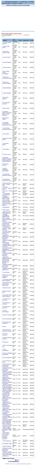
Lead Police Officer (5, 144)
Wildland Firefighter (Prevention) (7, 383)
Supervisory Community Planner (7, 77)
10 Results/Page (13, 461)
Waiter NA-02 (6, 108)
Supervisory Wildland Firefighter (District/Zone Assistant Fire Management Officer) (7, 260)
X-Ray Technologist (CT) (7, 346)
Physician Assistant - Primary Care (7, 188)
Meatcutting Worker (5, 118)
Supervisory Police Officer (7, 139)
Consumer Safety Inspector (6, 43)
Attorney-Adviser (7, 67)
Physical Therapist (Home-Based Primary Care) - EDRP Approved (7, 224)
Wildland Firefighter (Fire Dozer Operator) (7, 254)
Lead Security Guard (6, 47)
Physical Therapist (7, 315)
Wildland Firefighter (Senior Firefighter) (7, 388)
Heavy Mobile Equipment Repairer (7, 200)
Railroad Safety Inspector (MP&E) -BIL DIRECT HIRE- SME (7, 429)
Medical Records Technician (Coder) (6, 330)
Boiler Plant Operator (5, 98)
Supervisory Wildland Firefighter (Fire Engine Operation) (7, 398)
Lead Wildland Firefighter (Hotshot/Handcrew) (7, 413)
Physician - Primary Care (7, 191)
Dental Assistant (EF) (6, 291)
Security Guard (6, 57)
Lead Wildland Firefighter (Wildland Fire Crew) (7, 245)
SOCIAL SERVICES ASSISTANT (5, 170)
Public (20, 40)
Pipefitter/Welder (7, 87)
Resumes (14, 3)
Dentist (4, 326)
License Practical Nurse (6, 361)
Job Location (15, 40)
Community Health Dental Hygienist (7, 280)
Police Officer (6, 149)
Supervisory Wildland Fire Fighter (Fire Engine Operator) (7, 236)
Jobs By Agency (6, 3)
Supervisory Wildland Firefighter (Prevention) (7, 409)
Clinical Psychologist (5, 311)
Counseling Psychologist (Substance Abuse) (7, 124)
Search (20, 3)
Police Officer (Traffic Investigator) (5, 72)
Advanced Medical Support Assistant (7, 425)
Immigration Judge (7, 443)
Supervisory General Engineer (6, 82)
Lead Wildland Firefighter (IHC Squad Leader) (6, 394)
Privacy (3, 36)
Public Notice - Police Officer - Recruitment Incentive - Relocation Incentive (6, 435)
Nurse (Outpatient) (7, 318)
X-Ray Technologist (5, 350)
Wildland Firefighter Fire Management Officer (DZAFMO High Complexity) (7, 421)
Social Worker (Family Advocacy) (6, 180)
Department (26, 40)
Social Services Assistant (6, 299)
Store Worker (6, 134)
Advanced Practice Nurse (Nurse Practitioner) (7, 284)
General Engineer (7, 62)
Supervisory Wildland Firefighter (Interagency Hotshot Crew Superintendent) (7, 404)
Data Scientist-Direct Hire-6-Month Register (7, 204)
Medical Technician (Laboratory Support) (7, 276)
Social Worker (6, 272)
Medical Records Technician (6, 322)
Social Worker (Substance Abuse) (7, 129)
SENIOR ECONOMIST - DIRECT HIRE (6, 197)
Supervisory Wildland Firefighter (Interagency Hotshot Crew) (7, 379)
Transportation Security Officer (6, 194)
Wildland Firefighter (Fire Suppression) (7, 372)
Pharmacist (5, 342)
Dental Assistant (7, 287)
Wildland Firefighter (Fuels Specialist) (7, 385)
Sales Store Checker (5, 164)
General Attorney (7, 440)
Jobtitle (5, 40)
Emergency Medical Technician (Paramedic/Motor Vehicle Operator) (7, 159)
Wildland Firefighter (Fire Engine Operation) (7, 266)
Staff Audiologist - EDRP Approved (6, 212)
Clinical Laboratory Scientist (7, 338)
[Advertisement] (18, 18)
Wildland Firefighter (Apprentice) (7, 269)
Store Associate (7, 154)
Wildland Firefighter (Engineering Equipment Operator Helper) (7, 249)
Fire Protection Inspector (6, 103)
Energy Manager (7, 93)
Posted (32, 40)
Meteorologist (6, 207)
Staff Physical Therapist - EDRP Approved (6, 228)
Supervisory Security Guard (6, 52)
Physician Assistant (5, 334)
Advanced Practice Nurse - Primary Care (7, 184)
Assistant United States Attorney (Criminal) (6, 232)
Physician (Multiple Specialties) (7, 354)
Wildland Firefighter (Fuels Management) (7, 241)
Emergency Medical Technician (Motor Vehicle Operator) (7, 113)
